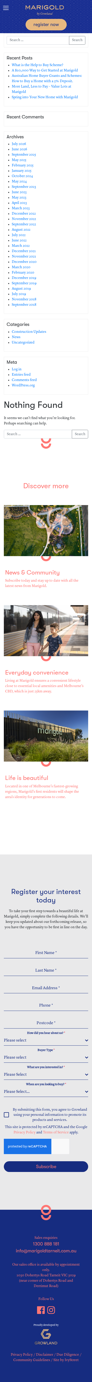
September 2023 (24, 187)
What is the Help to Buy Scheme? (37, 65)
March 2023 (21, 208)
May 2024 (19, 181)
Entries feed (21, 374)
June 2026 (19, 149)
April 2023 (19, 203)
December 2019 (24, 278)
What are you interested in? (46, 1067)
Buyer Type (46, 1050)
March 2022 (21, 246)
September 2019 (24, 283)
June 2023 (19, 192)
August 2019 (21, 288)
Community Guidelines (31, 1360)
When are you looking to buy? (46, 1084)
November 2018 (24, 299)
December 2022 (24, 213)
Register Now (46, 24)
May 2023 (19, 197)
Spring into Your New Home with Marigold (45, 97)
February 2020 (23, 272)
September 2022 (24, 224)
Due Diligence (67, 1354)
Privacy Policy (25, 1132)
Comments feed (24, 380)
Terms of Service (56, 1132)
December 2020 (24, 262)
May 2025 (19, 160)
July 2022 (19, 235)
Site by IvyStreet (66, 1360)
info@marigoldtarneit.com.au (46, 1250)
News (16, 337)
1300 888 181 (46, 1243)
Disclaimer (44, 1354)
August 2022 (21, 229)
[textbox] (44, 1040)
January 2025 (21, 171)
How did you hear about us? (46, 1033)
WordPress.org (23, 385)
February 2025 (22, 165)
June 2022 (19, 240)
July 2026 (19, 144)
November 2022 (24, 219)
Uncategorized (23, 342)
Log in (16, 369)
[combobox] (46, 1041)
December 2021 (24, 251)
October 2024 (22, 176)
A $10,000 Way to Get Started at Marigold (45, 70)
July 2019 (19, 294)
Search (77, 40)
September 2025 (24, 154)
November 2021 (24, 256)
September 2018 (24, 305)
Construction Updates (29, 332)
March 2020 (21, 267)
